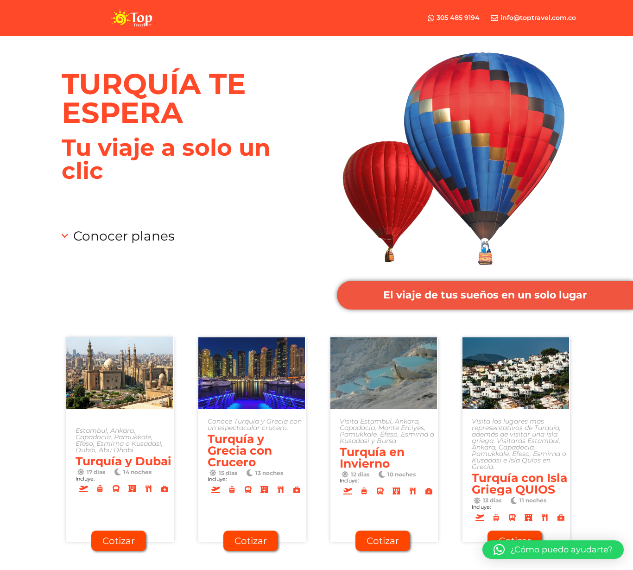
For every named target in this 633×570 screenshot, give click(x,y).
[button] (485, 295)
